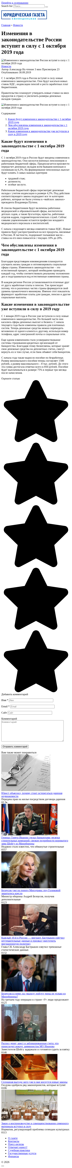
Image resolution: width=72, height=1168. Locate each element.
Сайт (4, 712)
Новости (6, 66)
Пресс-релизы (16, 1144)
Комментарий (9, 718)
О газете (13, 1138)
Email (5, 706)
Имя (4, 700)
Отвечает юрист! (17, 1147)
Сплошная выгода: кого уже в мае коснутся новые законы (34, 1082)
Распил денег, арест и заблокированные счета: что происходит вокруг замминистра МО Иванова (30, 1045)
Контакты (13, 1141)
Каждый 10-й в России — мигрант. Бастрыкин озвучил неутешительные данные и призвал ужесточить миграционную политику (32, 940)
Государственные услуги (22, 1153)
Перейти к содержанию (14, 2)
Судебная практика (19, 1150)
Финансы (13, 1156)
